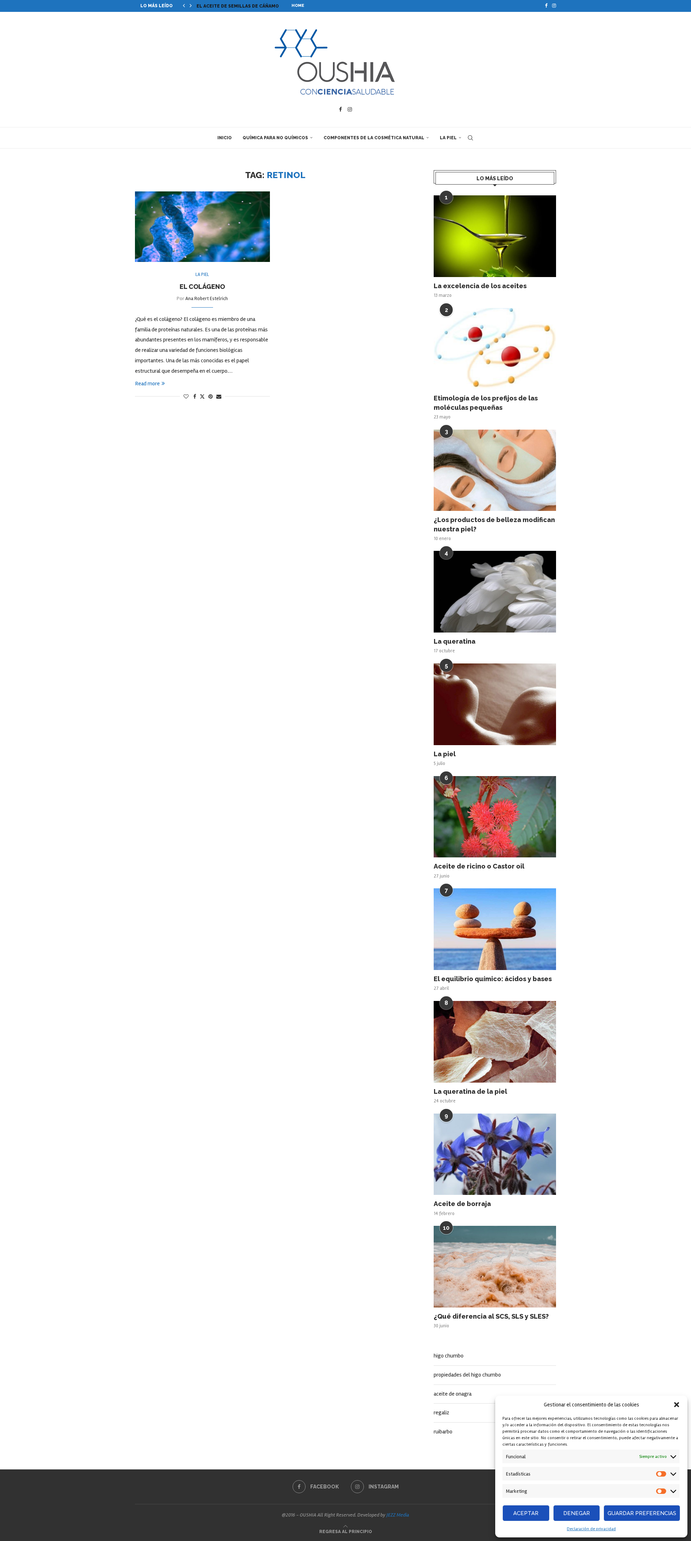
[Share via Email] (218, 397)
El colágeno (202, 286)
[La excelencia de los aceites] (495, 236)
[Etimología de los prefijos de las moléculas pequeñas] (495, 349)
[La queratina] (495, 592)
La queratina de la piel (470, 1091)
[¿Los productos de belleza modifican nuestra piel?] (495, 470)
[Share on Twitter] (202, 396)
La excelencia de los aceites (480, 286)
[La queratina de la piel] (495, 1042)
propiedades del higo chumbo (467, 1374)
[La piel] (495, 704)
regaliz (441, 1412)
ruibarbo (443, 1431)
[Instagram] (554, 6)
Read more (147, 383)
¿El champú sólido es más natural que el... (252, 6)
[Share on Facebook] (194, 397)
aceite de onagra (452, 1393)
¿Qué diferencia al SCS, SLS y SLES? (491, 1316)
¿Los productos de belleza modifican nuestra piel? (494, 524)
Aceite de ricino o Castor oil (479, 866)
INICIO (224, 137)
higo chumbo (449, 1355)
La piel (445, 754)
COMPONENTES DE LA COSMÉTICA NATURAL (374, 137)
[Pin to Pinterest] (210, 397)
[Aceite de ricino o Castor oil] (495, 817)
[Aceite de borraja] (495, 1154)
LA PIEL (448, 137)
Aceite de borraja (462, 1203)
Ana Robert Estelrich (206, 298)
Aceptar (525, 1513)
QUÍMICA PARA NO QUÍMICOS (275, 137)
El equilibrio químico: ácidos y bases (493, 979)
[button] (676, 1404)
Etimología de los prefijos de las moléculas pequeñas (486, 402)
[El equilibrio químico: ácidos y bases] (495, 929)
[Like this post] (186, 397)
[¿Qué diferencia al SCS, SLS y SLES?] (495, 1266)
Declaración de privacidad (591, 1529)
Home (298, 5)
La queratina (454, 641)
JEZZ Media (398, 1515)
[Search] (470, 137)
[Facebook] (546, 6)
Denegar (576, 1513)
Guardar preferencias (642, 1513)
